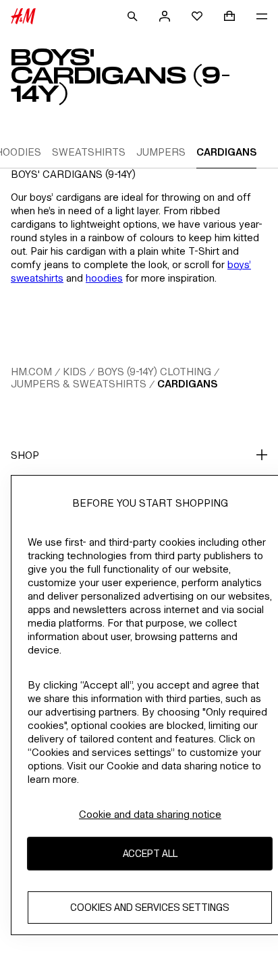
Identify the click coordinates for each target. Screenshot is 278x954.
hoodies (104, 278)
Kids (74, 371)
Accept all (150, 853)
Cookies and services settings (149, 907)
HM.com (31, 371)
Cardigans (187, 383)
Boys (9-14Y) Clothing (154, 371)
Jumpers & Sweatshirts (78, 383)
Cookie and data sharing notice (150, 814)
